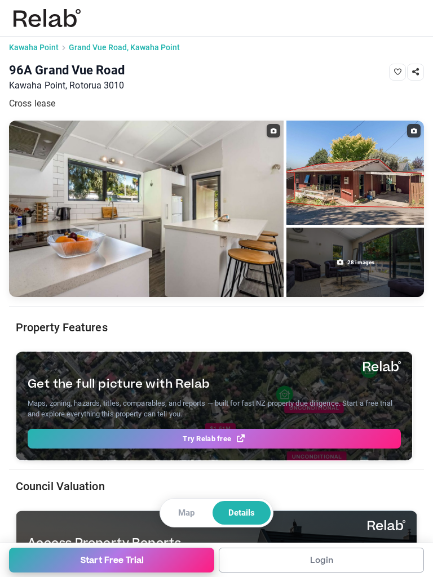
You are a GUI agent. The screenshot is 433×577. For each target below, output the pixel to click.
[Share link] (415, 72)
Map (186, 513)
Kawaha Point (34, 47)
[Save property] (397, 72)
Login (321, 560)
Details (241, 513)
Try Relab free (207, 438)
